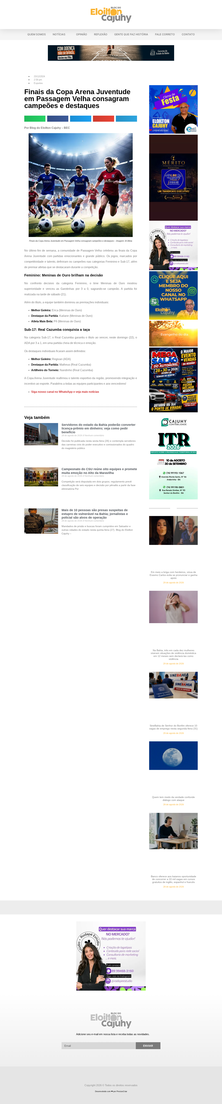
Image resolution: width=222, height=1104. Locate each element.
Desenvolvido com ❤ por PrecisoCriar (111, 1091)
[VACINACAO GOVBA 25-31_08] (111, 59)
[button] (217, 14)
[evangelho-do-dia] (173, 345)
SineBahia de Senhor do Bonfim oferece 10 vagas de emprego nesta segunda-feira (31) (173, 727)
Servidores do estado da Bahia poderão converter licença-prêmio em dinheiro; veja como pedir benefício (98, 428)
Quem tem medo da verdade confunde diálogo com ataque (173, 798)
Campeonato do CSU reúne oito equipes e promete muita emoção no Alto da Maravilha (99, 471)
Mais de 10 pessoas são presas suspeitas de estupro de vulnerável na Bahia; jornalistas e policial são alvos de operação (95, 513)
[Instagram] (114, 1076)
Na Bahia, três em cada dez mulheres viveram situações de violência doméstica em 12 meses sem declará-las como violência (173, 654)
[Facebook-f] (107, 1076)
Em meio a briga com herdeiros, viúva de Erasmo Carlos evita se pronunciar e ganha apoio (173, 575)
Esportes (38, 83)
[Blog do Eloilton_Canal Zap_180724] (173, 318)
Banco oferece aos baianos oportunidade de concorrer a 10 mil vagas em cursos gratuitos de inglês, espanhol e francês (173, 879)
